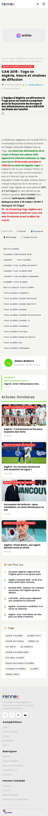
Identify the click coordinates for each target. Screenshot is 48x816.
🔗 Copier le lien (29, 237)
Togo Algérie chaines (15, 309)
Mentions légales (11, 795)
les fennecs (26, 647)
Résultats (7, 774)
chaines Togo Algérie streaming (21, 276)
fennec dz (33, 641)
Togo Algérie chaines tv (16, 320)
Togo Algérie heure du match (19, 337)
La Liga (6, 736)
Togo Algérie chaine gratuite (19, 304)
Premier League (10, 731)
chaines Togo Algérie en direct (20, 265)
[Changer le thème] (38, 4)
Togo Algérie (24, 260)
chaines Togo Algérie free (17, 271)
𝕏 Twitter (21, 231)
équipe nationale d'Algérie (20, 663)
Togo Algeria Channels (16, 293)
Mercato (7, 756)
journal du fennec (16, 669)
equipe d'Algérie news (17, 652)
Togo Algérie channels (16, 326)
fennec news (12, 674)
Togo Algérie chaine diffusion (20, 298)
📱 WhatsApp (9, 237)
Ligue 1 (6, 727)
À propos (7, 786)
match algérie (11, 249)
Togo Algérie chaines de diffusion (22, 315)
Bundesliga (8, 740)
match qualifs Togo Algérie (18, 287)
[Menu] (43, 3)
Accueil (5, 58)
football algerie (15, 658)
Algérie (34, 669)
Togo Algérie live (12, 342)
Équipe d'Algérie (10, 761)
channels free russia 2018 (17, 254)
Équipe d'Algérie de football (22, 58)
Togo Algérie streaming (16, 348)
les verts (11, 647)
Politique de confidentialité (15, 799)
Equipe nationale (15, 641)
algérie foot (34, 636)
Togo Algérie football (15, 331)
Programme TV (10, 770)
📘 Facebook (37, 231)
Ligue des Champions (13, 765)
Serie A (6, 745)
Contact (7, 790)
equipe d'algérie (14, 636)
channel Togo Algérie (15, 282)
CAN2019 (7, 260)
